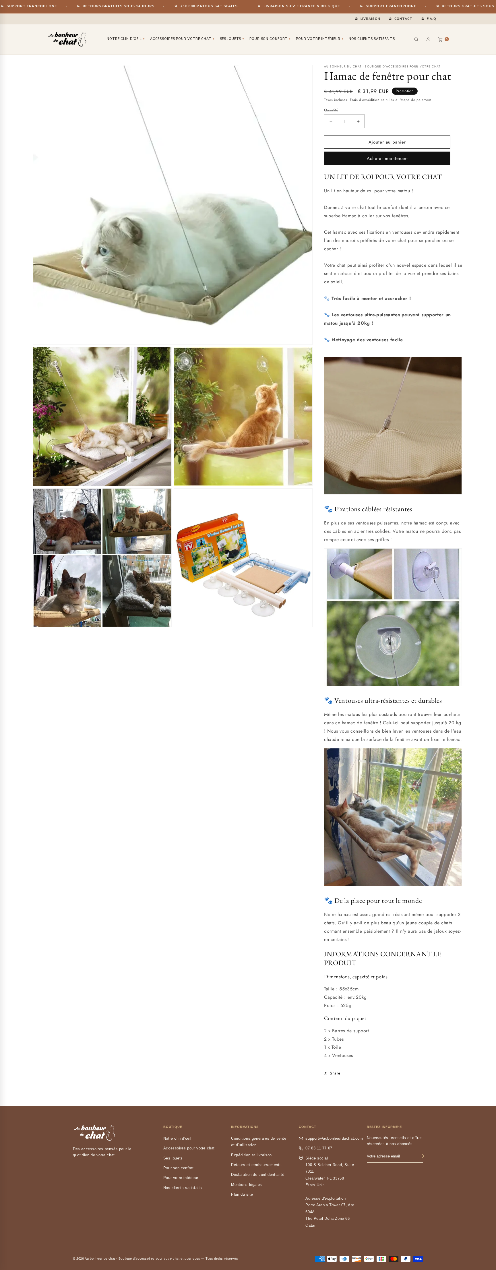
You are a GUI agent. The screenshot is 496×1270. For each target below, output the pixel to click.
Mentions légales (246, 1184)
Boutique (172, 1126)
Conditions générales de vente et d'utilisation (258, 1141)
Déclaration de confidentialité (257, 1174)
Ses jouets (232, 39)
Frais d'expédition (364, 99)
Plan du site (242, 1194)
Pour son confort (269, 39)
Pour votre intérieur (319, 39)
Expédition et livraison (251, 1155)
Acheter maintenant (387, 158)
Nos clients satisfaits (372, 39)
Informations (245, 1126)
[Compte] (428, 39)
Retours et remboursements (256, 1165)
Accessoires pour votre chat (182, 39)
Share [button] (335, 1073)
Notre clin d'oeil (126, 39)
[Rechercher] (416, 39)
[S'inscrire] (421, 1156)
